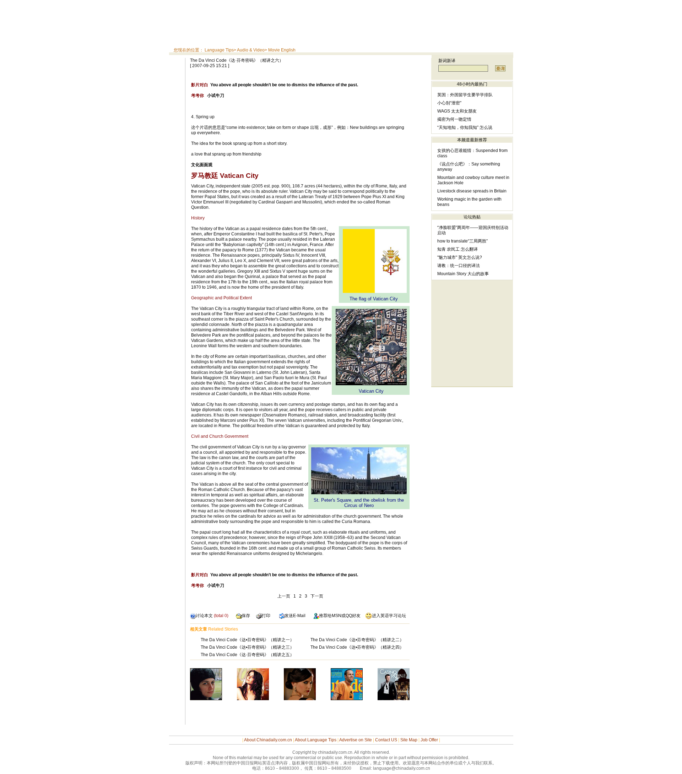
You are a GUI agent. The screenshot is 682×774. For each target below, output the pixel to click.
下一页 (316, 596)
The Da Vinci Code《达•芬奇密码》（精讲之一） (247, 639)
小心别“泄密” (449, 102)
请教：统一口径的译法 (458, 265)
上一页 (283, 596)
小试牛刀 (207, 95)
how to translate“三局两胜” (462, 241)
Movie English (282, 50)
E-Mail (299, 615)
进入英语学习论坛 (389, 615)
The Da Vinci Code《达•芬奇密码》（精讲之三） (247, 647)
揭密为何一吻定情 (454, 119)
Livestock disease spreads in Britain (472, 191)
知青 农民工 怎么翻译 (457, 249)
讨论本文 (204, 615)
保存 (246, 615)
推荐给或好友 (340, 615)
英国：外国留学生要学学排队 (465, 94)
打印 (266, 615)
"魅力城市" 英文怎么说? (459, 257)
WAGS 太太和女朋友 (457, 111)
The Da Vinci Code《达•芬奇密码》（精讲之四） (357, 647)
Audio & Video (251, 50)
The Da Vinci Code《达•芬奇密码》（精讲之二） (357, 639)
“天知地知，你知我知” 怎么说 (464, 127)
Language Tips (219, 50)
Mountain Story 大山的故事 (463, 273)
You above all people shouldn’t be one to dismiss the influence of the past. (274, 84)
